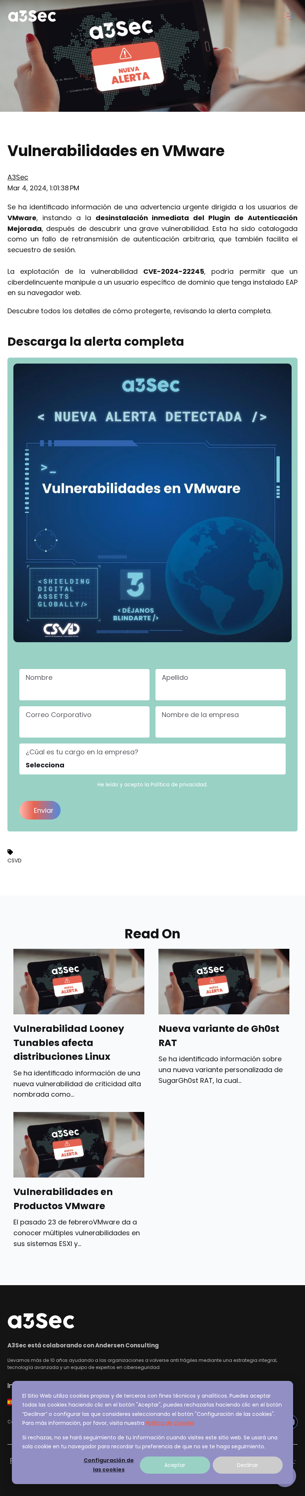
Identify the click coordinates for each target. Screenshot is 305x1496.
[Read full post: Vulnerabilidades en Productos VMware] (78, 1145)
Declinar (247, 1465)
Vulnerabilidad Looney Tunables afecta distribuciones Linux (68, 1042)
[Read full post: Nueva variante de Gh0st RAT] (223, 981)
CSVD (14, 860)
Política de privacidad (178, 784)
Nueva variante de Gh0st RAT (218, 1035)
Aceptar (174, 1465)
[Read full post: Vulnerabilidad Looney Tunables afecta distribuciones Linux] (78, 981)
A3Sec (17, 177)
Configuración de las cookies (109, 1465)
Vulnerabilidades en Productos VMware (63, 1199)
